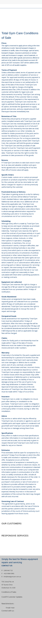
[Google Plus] (13, 614)
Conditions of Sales (9, 592)
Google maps (10, 607)
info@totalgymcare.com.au (12, 576)
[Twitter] (8, 614)
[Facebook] (4, 614)
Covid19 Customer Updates (12, 597)
